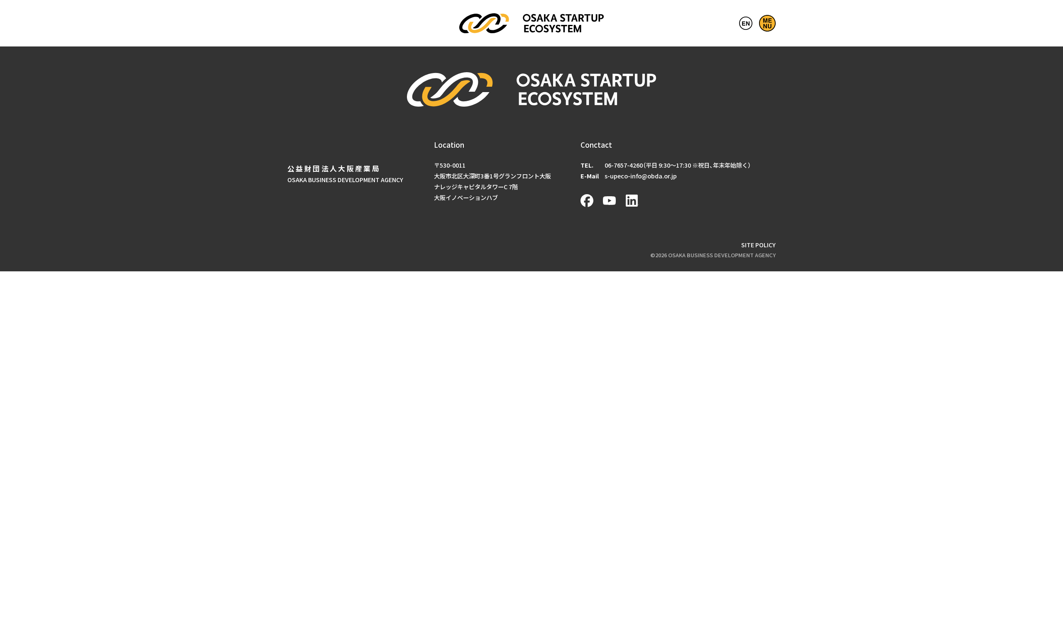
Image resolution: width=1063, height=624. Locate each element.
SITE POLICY (758, 244)
